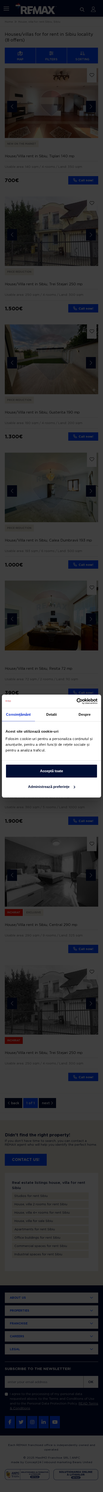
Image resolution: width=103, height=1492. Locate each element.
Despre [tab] (85, 714)
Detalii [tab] (51, 714)
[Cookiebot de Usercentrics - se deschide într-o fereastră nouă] (76, 701)
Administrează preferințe (48, 787)
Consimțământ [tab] (18, 714)
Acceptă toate (51, 771)
